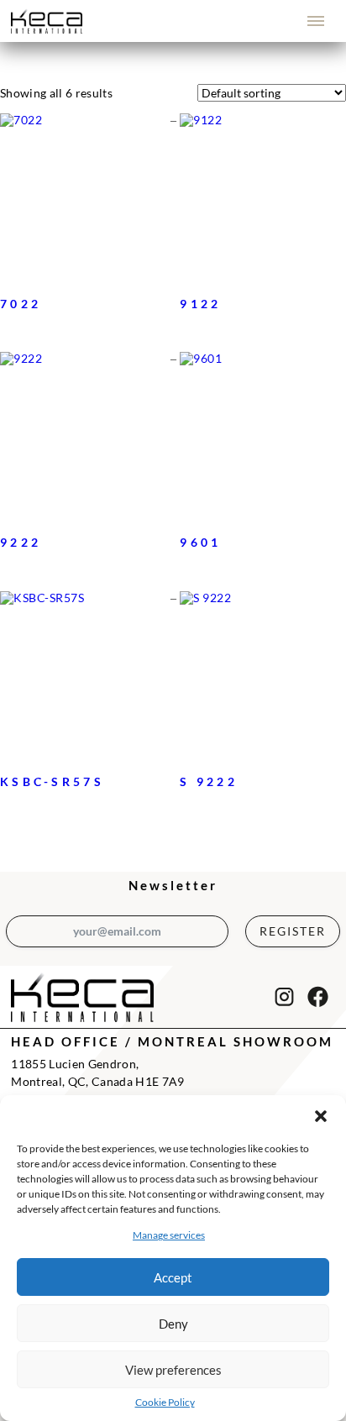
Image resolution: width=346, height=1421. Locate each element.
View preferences (173, 1369)
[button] (320, 1116)
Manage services (169, 1235)
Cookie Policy (165, 1402)
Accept (173, 1277)
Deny (173, 1323)
